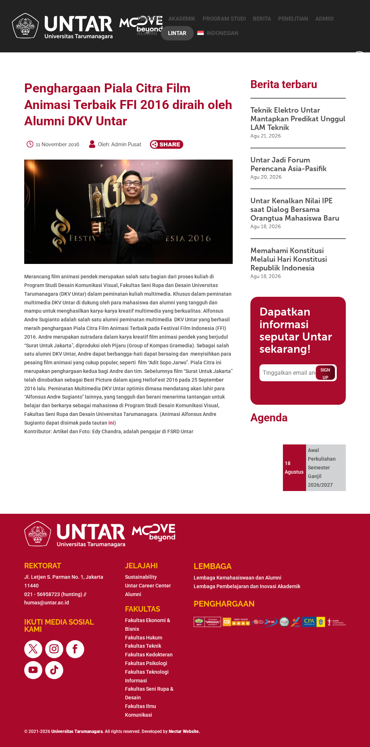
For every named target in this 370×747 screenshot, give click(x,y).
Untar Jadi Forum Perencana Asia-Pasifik (288, 164)
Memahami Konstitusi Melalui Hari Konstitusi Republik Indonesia (288, 259)
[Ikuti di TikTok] (54, 670)
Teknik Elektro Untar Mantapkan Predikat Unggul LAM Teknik (297, 119)
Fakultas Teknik (143, 646)
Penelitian (293, 19)
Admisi (324, 19)
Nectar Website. (184, 731)
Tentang (149, 19)
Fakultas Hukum (143, 637)
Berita (262, 19)
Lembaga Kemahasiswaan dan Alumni (237, 578)
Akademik (181, 19)
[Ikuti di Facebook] (75, 649)
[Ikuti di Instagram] (54, 649)
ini (111, 423)
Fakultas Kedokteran (149, 654)
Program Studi (224, 19)
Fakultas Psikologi (146, 663)
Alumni (147, 33)
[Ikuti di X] (33, 649)
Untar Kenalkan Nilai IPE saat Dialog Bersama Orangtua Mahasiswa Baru (294, 209)
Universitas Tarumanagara (77, 731)
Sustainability (141, 577)
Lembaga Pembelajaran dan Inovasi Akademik (247, 586)
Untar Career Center (148, 586)
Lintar (177, 33)
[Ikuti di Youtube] (33, 670)
